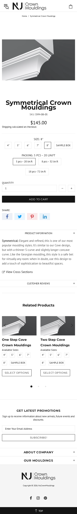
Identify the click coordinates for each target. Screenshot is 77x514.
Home (24, 16)
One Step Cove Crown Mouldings (16, 342)
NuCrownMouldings (46, 485)
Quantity (8, 182)
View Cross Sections (19, 272)
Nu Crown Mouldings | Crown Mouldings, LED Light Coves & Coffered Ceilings (29, 6)
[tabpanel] (19, 349)
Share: (6, 210)
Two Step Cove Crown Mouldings (55, 342)
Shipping (6, 126)
